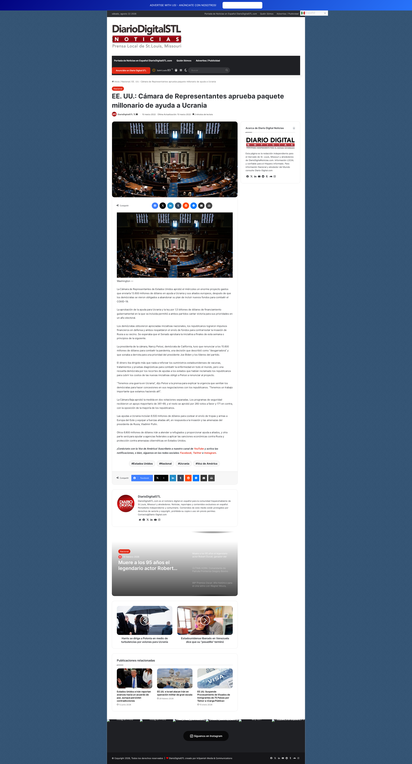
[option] (175, 564)
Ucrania (184, 463)
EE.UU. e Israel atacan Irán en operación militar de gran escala (174, 693)
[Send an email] (137, 114)
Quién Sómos (266, 13)
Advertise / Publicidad (288, 13)
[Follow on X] (134, 114)
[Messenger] (193, 205)
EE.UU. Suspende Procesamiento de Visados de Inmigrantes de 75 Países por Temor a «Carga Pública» (213, 696)
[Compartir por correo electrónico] (201, 205)
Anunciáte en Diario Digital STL (131, 70)
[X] (162, 205)
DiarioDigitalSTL (125, 114)
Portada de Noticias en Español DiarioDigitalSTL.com (231, 13)
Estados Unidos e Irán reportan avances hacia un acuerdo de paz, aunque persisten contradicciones (134, 696)
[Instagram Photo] (123, 735)
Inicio (117, 81)
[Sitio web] (140, 520)
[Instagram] (159, 520)
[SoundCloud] (271, 176)
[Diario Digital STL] (147, 36)
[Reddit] (186, 205)
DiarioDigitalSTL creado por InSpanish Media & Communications (200, 758)
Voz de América (207, 463)
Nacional (125, 81)
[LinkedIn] (170, 205)
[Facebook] (155, 205)
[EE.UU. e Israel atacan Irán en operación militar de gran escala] (174, 678)
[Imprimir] (209, 205)
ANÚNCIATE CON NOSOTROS (242, 5)
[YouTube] (155, 520)
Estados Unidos (143, 463)
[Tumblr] (178, 205)
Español (310, 12)
